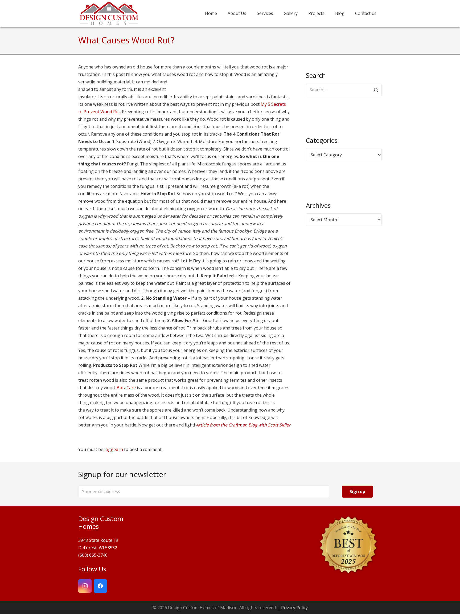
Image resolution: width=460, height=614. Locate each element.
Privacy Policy (294, 608)
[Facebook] (100, 586)
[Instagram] (85, 586)
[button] (328, 13)
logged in (113, 449)
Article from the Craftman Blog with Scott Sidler (243, 425)
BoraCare (126, 388)
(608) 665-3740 (93, 555)
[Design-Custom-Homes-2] (109, 13)
